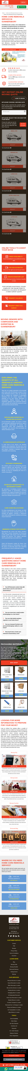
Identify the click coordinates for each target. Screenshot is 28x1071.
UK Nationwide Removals (14, 995)
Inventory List (14, 1025)
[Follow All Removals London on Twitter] (11, 936)
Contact (14, 943)
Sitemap (14, 974)
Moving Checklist (14, 803)
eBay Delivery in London (14, 1012)
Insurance (14, 955)
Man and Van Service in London (14, 987)
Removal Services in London (14, 980)
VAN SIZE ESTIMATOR (14, 268)
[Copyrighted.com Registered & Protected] (14, 1042)
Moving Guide (14, 777)
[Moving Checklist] (14, 811)
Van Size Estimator (14, 1023)
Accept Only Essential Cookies (14, 1059)
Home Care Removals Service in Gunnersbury (13, 14)
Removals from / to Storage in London (14, 1004)
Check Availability (14, 1018)
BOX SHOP (14, 662)
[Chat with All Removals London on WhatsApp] (7, 1069)
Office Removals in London (14, 985)
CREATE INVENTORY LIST (14, 278)
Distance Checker (14, 1033)
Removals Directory (14, 969)
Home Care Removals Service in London (14, 13)
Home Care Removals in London (14, 997)
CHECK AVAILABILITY (14, 258)
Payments (14, 1028)
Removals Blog (14, 828)
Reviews (14, 948)
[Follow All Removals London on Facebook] (8, 936)
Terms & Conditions (14, 953)
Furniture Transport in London (14, 1002)
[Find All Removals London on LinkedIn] (16, 936)
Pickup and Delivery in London (14, 1007)
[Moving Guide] (14, 786)
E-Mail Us (14, 931)
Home (3, 13)
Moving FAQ (14, 752)
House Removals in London (14, 983)
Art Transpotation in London (14, 1009)
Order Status (14, 1021)
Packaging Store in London (14, 992)
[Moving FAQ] (14, 761)
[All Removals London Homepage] (5, 2)
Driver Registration (14, 1035)
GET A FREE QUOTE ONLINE (15, 1065)
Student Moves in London (14, 1000)
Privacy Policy (22, 1052)
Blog (14, 962)
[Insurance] (14, 1048)
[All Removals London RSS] (18, 936)
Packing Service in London (14, 990)
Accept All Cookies (14, 1055)
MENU (23, 2)
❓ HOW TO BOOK (19, 98)
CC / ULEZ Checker (14, 1030)
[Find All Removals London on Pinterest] (13, 936)
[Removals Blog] (14, 837)
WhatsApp (22, 6)
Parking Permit (14, 971)
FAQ (14, 945)
